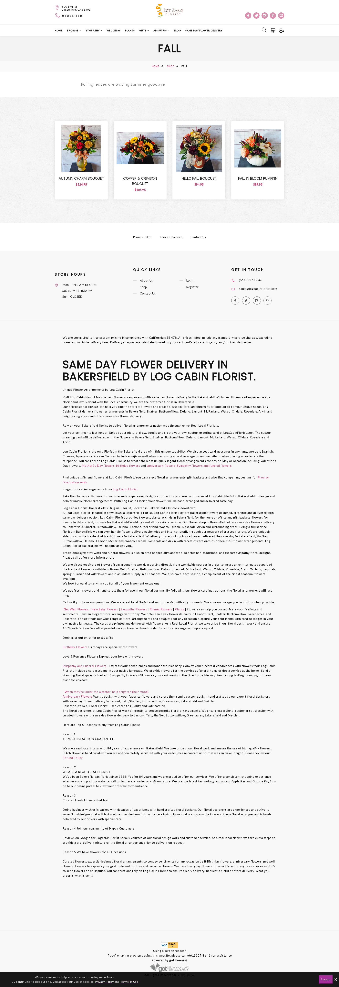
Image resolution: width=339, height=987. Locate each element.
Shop (170, 66)
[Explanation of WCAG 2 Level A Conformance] (169, 945)
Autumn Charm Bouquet (81, 178)
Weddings (114, 30)
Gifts (143, 30)
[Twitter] (256, 15)
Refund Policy (73, 757)
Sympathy (93, 30)
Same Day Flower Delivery (203, 30)
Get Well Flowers (76, 609)
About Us (160, 30)
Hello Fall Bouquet (199, 178)
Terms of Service (171, 237)
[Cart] (273, 30)
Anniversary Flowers (77, 696)
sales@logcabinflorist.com (258, 288)
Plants (130, 30)
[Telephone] (57, 15)
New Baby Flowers (104, 609)
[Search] (264, 30)
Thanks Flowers (161, 609)
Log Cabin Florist (125, 489)
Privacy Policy (142, 237)
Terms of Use (129, 981)
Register (192, 287)
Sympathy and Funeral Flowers (85, 666)
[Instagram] (265, 15)
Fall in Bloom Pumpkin (257, 178)
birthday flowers (128, 465)
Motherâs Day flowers (98, 465)
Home (59, 30)
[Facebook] (248, 15)
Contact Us (198, 237)
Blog (177, 30)
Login (190, 280)
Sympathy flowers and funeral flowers (204, 465)
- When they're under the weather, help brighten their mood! (106, 691)
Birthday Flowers (75, 647)
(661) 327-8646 (72, 15)
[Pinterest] (273, 15)
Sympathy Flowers (133, 609)
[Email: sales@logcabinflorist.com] (281, 15)
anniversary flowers (161, 465)
